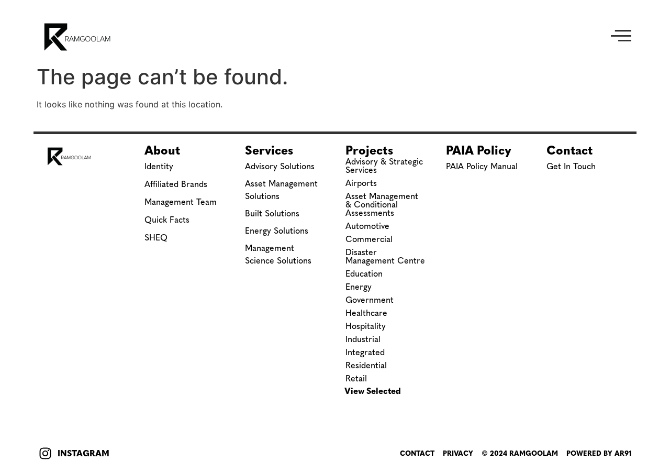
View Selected (372, 391)
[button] (621, 36)
